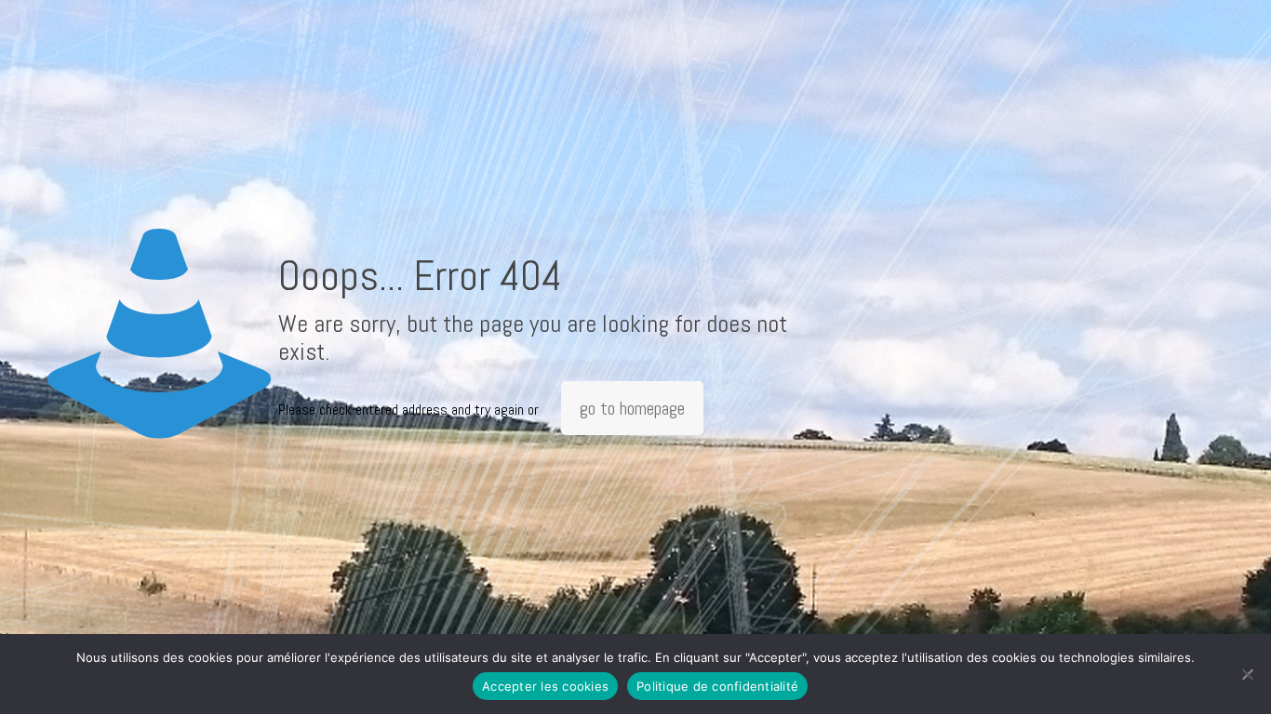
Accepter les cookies (545, 686)
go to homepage (632, 408)
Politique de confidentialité (717, 686)
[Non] (1247, 674)
